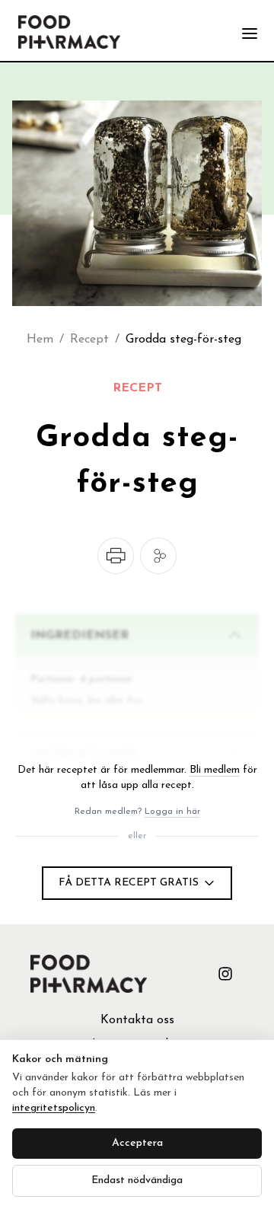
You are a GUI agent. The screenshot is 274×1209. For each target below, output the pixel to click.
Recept (89, 339)
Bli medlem (215, 770)
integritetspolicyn (53, 1108)
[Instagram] (225, 973)
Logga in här (172, 811)
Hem (40, 339)
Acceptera (137, 1143)
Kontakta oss (137, 1020)
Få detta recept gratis (129, 882)
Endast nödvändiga (137, 1180)
